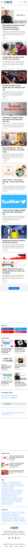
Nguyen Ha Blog (13, 518)
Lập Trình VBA (19, 485)
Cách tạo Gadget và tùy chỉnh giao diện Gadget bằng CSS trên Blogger (6, 350)
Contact (16, 546)
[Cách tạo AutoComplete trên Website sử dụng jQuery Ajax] (7, 359)
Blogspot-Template (7, 496)
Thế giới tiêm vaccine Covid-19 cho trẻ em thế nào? (13, 58)
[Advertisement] (14, 307)
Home (6, 546)
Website (13, 483)
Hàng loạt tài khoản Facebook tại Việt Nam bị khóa (13, 241)
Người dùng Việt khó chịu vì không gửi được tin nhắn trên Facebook (13, 271)
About (21, 546)
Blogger (4, 483)
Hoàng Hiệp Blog (6, 515)
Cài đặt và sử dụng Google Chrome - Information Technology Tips (16, 465)
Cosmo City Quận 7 (6, 520)
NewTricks (4, 518)
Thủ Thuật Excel (5, 493)
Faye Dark (15, 520)
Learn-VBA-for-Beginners (8, 490)
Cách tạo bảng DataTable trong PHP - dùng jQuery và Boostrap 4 (16, 457)
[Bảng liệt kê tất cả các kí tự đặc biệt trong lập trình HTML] (7, 376)
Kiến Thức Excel (5, 498)
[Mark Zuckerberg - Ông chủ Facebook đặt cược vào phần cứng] (14, 139)
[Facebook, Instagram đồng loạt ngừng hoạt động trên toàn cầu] (14, 109)
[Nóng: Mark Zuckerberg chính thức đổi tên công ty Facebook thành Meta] (14, 16)
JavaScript (4, 503)
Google (20, 498)
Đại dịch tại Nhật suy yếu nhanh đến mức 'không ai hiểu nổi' (13, 87)
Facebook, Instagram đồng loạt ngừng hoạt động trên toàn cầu (12, 119)
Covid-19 (13, 498)
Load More (13, 288)
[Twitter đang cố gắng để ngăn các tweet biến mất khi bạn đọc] (14, 201)
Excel (18, 483)
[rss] (19, 538)
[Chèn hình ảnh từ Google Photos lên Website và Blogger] (21, 343)
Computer (4, 485)
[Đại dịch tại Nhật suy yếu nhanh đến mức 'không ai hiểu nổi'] (14, 77)
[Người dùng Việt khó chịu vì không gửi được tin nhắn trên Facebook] (14, 260)
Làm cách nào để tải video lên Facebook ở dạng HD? (20, 366)
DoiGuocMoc (15, 515)
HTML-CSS (11, 485)
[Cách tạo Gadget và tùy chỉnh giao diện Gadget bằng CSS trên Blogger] (7, 343)
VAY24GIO (14, 513)
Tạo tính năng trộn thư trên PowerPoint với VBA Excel (16, 471)
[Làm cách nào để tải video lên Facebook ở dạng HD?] (21, 359)
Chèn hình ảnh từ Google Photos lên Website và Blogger (20, 350)
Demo (11, 546)
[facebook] (9, 538)
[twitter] (12, 538)
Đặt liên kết (22, 520)
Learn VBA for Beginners (10, 395)
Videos (13, 493)
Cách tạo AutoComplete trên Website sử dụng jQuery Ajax (6, 367)
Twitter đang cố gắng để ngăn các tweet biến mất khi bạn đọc (13, 212)
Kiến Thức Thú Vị (6, 513)
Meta (10, 503)
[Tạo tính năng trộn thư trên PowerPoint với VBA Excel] (5, 472)
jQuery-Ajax (5, 488)
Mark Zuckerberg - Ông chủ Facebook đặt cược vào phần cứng (13, 150)
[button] (2, 2)
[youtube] (15, 538)
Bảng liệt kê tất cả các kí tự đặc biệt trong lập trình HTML (7, 382)
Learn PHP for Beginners (10, 398)
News (11, 488)
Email (15, 496)
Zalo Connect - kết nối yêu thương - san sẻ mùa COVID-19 (13, 182)
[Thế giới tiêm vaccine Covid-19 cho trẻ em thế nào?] (14, 48)
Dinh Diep (21, 518)
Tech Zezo (21, 513)
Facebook (9, 501)
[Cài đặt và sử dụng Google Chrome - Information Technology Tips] (5, 465)
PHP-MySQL (19, 490)
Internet (19, 493)
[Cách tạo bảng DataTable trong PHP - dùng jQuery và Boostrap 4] (5, 457)
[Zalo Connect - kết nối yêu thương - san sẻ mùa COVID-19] (14, 171)
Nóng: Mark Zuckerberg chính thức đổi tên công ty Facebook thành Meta (13, 27)
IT (8, 483)
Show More (7, 403)
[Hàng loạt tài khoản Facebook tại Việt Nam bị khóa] (14, 232)
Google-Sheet (17, 501)
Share (3, 501)
